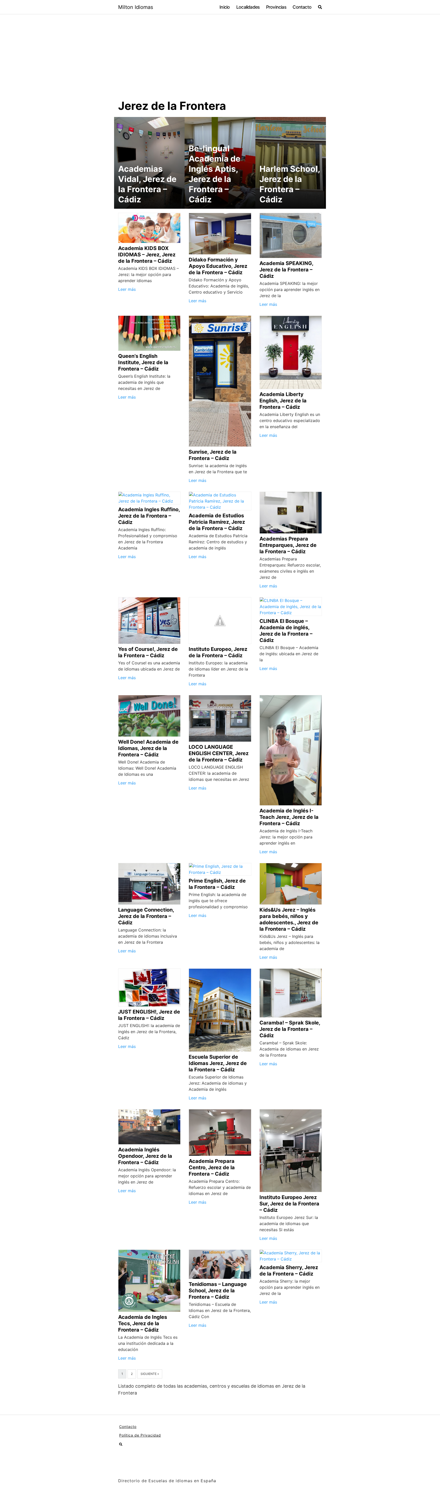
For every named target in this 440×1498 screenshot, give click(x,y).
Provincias (276, 7)
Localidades (247, 7)
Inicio (224, 7)
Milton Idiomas (135, 7)
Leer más (127, 289)
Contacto (302, 7)
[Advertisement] (220, 60)
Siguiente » (150, 1374)
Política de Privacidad (140, 1435)
